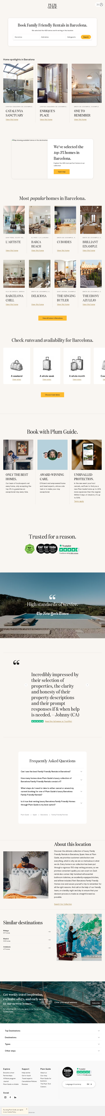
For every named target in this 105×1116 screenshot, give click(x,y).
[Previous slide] (26, 685)
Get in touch (26, 1075)
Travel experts (27, 1078)
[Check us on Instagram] (5, 1097)
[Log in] (99, 4)
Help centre (26, 1073)
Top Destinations (12, 1030)
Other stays (10, 1050)
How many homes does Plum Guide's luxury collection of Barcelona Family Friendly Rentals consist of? (46, 780)
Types (7, 1044)
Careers (43, 1086)
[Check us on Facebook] (10, 1097)
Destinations (10, 1037)
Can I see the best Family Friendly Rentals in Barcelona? (46, 771)
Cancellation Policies (29, 1081)
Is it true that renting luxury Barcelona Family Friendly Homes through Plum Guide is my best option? (48, 803)
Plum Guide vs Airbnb (10, 1084)
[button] (52, 4)
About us (43, 1073)
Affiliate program (9, 1078)
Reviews (25, 1084)
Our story (43, 1075)
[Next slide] (87, 685)
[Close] (26, 1109)
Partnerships (7, 1075)
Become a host (8, 1073)
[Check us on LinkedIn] (15, 1097)
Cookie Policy (11, 1112)
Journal (6, 1081)
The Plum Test (45, 1084)
